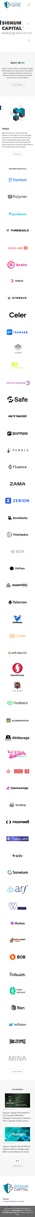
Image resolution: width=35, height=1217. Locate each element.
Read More (17, 154)
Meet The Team (18, 85)
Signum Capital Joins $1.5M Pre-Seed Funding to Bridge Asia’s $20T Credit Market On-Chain (17, 1149)
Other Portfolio (17, 1071)
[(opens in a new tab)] (17, 180)
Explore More (17, 1166)
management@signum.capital (13, 1201)
